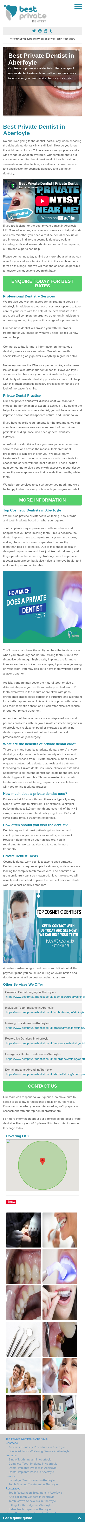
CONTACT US (42, 1086)
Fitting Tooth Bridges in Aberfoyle (30, 1505)
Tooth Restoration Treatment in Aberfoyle (35, 1492)
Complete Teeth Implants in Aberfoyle (33, 1463)
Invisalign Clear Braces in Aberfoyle (32, 1480)
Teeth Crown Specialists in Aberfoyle (32, 1501)
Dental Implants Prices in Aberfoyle (31, 1472)
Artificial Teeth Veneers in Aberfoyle (31, 1496)
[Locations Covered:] (5, 6)
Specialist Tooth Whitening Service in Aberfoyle (39, 1451)
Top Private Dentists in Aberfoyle (27, 1438)
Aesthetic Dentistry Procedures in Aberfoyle (37, 1447)
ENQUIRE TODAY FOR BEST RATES (42, 283)
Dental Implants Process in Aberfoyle (33, 1467)
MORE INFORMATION (42, 500)
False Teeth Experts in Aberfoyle (30, 1509)
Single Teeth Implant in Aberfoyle (30, 1459)
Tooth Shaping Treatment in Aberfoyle (33, 1484)
